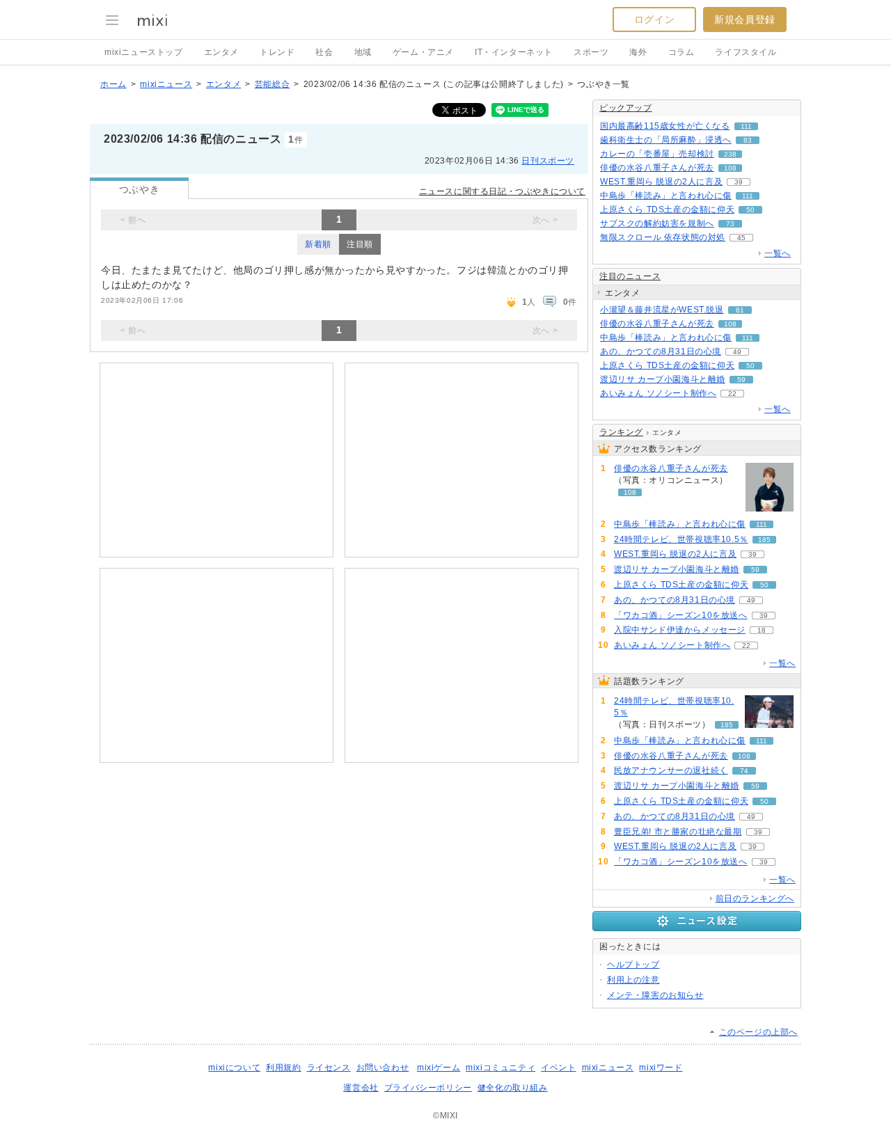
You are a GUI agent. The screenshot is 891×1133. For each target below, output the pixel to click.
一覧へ (777, 253)
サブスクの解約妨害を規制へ (657, 223)
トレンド (277, 52)
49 (737, 352)
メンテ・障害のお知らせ (655, 995)
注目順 (360, 244)
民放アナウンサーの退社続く (671, 770)
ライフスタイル (745, 52)
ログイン (654, 19)
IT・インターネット (514, 52)
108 (730, 168)
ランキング (621, 432)
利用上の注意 (633, 980)
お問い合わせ (382, 1067)
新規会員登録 (744, 19)
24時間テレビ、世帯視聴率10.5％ (681, 539)
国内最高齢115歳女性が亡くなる (665, 126)
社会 (324, 52)
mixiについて (234, 1067)
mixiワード (660, 1067)
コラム (681, 52)
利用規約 (283, 1067)
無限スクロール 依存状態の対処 (662, 237)
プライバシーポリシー (428, 1088)
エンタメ (221, 52)
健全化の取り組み (513, 1088)
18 (761, 630)
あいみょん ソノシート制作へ (658, 393)
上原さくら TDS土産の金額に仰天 (667, 209)
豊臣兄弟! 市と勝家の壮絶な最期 (678, 832)
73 (730, 224)
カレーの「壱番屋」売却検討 (657, 154)
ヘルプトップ (633, 964)
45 (741, 237)
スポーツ (591, 52)
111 (746, 126)
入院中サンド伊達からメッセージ (680, 630)
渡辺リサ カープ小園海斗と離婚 (662, 379)
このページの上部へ (758, 1032)
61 (740, 310)
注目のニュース (630, 276)
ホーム (113, 84)
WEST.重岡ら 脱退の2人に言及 (661, 182)
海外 (638, 52)
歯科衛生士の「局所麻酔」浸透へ (666, 140)
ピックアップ (625, 108)
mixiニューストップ (143, 52)
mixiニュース (166, 84)
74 (744, 771)
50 (750, 210)
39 (738, 182)
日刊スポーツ (547, 161)
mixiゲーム (438, 1067)
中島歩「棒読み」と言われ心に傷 (666, 195)
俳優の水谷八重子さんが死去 (657, 168)
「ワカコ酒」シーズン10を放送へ (681, 615)
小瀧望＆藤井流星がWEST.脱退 (662, 310)
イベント (558, 1067)
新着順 (318, 244)
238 (730, 154)
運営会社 (360, 1088)
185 (764, 540)
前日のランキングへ (755, 898)
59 (741, 379)
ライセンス (329, 1067)
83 (747, 140)
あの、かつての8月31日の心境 (660, 351)
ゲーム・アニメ (423, 52)
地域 (363, 52)
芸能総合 (272, 84)
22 (732, 393)
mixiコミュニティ (500, 1067)
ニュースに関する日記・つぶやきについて (502, 191)
